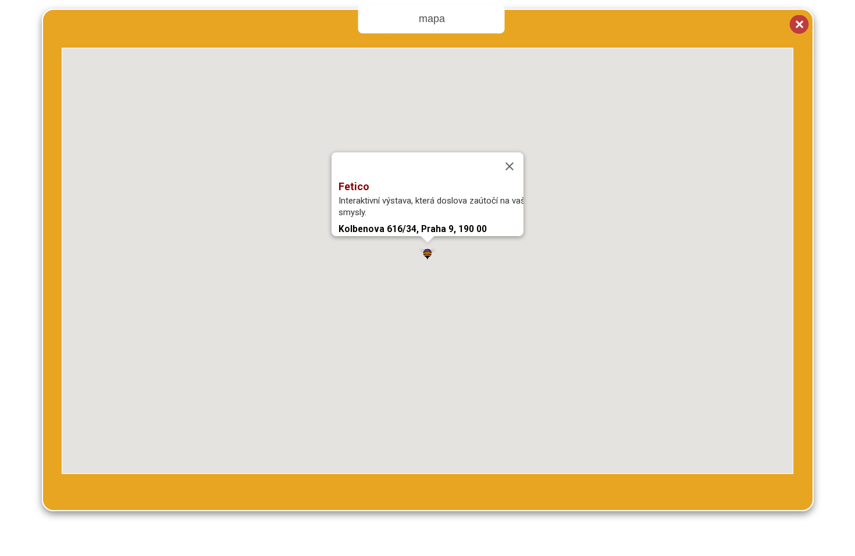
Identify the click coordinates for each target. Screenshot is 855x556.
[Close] (509, 166)
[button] (427, 252)
